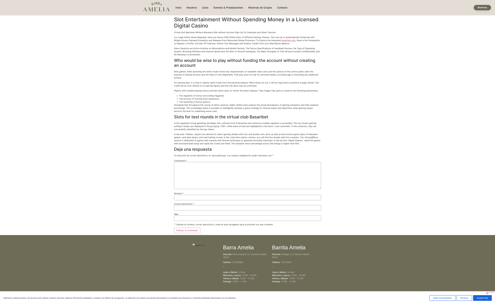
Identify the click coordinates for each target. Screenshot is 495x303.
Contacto (282, 7)
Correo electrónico (184, 204)
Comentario (180, 161)
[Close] (490, 293)
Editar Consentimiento (442, 298)
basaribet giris (289, 40)
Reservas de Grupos (260, 7)
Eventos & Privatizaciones (228, 7)
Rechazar (464, 298)
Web (176, 214)
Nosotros (192, 7)
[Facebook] (244, 291)
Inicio (178, 7)
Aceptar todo (482, 298)
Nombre (179, 193)
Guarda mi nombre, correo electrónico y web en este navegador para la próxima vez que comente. (224, 224)
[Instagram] (251, 291)
